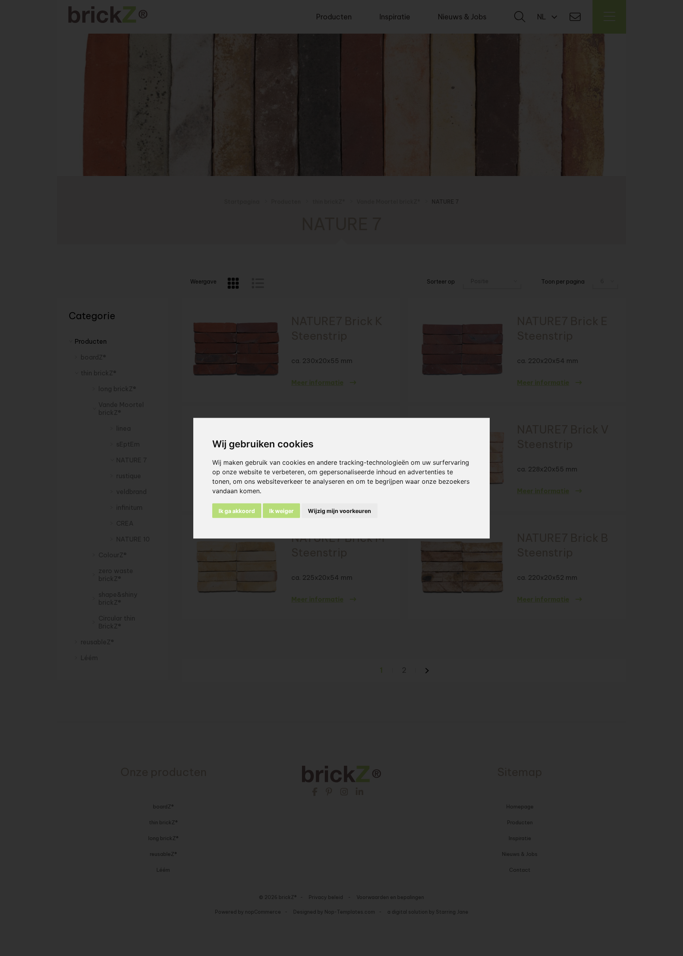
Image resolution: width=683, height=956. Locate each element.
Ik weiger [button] (281, 510)
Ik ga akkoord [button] (237, 510)
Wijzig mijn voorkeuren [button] (339, 510)
